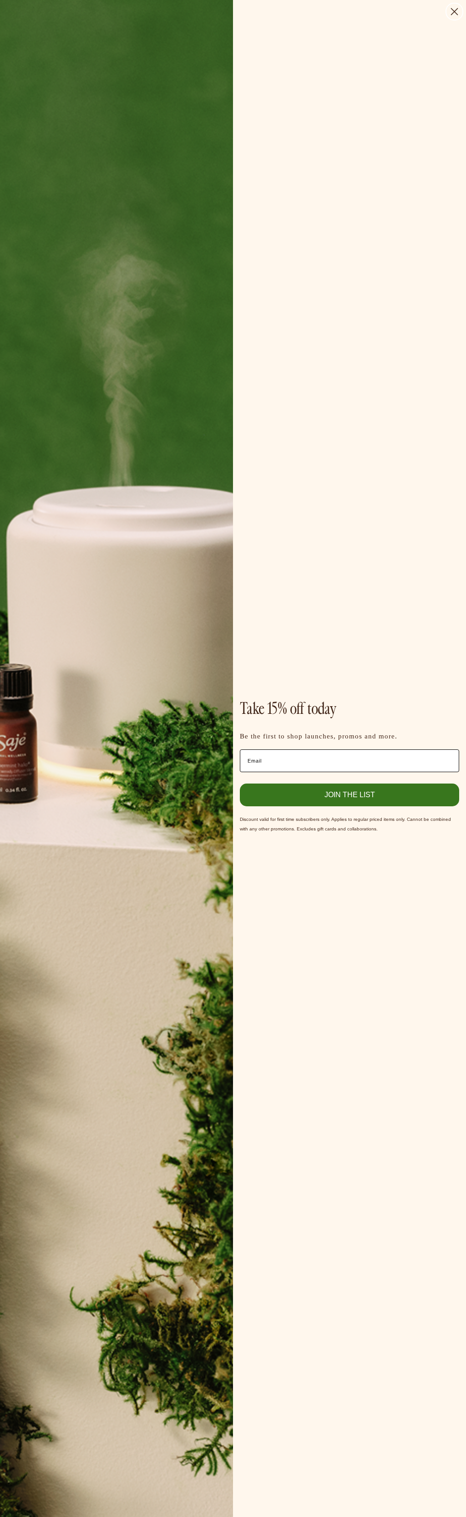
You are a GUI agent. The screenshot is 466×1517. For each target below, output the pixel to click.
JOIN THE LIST (349, 795)
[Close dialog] (454, 12)
